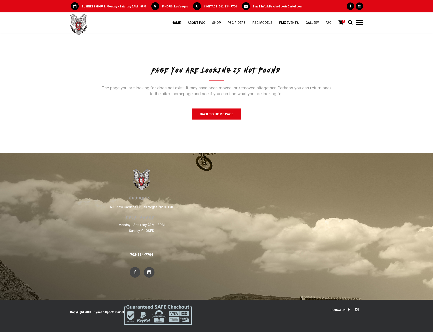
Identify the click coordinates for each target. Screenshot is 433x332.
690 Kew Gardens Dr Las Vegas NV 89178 (141, 207)
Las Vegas (181, 7)
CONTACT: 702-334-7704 (220, 7)
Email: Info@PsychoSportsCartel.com (277, 7)
